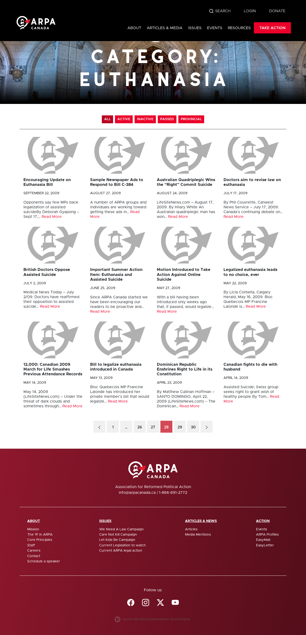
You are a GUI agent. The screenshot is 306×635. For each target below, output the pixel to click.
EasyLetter (265, 545)
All (107, 119)
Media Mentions (198, 534)
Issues (195, 28)
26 (139, 427)
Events (214, 28)
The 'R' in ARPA (40, 534)
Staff (31, 545)
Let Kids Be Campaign (117, 540)
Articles (191, 529)
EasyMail (263, 540)
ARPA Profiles (267, 534)
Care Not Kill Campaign (118, 534)
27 (153, 427)
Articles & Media (164, 28)
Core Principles (39, 540)
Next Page (207, 427)
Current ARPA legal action (120, 550)
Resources (239, 28)
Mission (33, 529)
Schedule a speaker (43, 561)
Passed (167, 119)
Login (250, 11)
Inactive (145, 119)
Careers (33, 550)
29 (180, 427)
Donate (277, 11)
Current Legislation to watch (122, 545)
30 (193, 427)
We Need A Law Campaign (121, 529)
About (134, 28)
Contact (33, 556)
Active (123, 119)
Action (263, 521)
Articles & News (201, 521)
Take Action (272, 28)
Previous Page (99, 427)
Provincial (191, 119)
